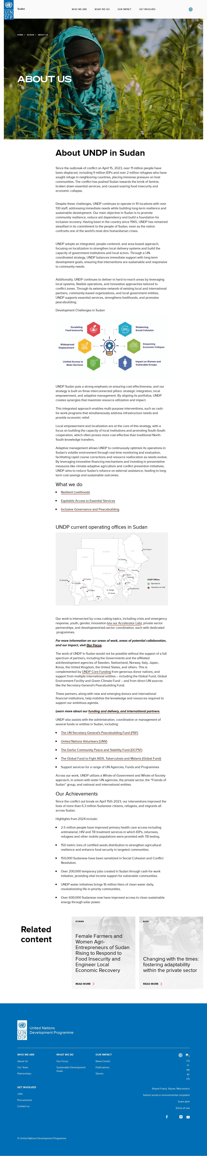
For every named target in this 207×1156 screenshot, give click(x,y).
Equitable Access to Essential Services (88, 500)
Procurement (24, 1100)
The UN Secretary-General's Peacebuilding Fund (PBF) (99, 732)
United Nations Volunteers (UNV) (84, 741)
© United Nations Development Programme (41, 1138)
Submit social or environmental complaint (166, 1095)
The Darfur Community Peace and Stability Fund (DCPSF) (101, 749)
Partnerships (24, 1073)
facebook (166, 1116)
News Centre (103, 1061)
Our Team (22, 1067)
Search (197, 9)
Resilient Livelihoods (75, 492)
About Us (22, 1061)
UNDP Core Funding (96, 671)
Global (191, 9)
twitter (173, 1116)
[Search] (188, 1067)
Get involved (147, 9)
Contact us (23, 1106)
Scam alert (184, 1101)
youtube (188, 1116)
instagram (181, 1116)
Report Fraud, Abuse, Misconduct (171, 1088)
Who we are (79, 9)
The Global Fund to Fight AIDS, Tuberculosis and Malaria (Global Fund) (111, 758)
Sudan (21, 9)
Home (20, 35)
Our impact (124, 9)
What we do (102, 9)
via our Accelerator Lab (124, 623)
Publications (102, 1067)
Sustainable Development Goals (71, 1069)
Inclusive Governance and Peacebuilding (90, 509)
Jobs (20, 1094)
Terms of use (182, 1108)
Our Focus (62, 1061)
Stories (99, 1073)
